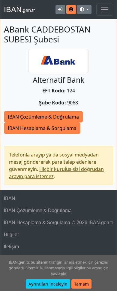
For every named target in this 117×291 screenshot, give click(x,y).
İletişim (11, 246)
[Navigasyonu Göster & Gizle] (104, 10)
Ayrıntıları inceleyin (48, 284)
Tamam (81, 284)
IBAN (19, 9)
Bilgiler (11, 234)
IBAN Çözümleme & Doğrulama (43, 116)
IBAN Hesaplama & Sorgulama (42, 128)
